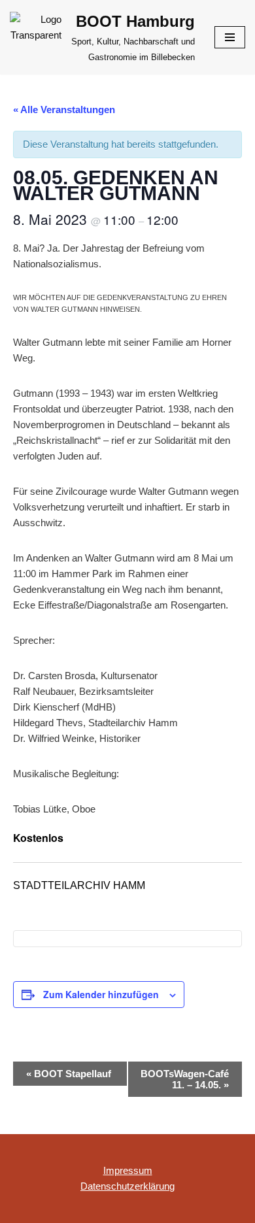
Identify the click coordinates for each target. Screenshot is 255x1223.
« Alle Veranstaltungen (64, 109)
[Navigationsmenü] (229, 37)
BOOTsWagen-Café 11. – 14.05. (185, 1079)
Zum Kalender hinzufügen (101, 994)
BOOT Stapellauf (68, 1073)
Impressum (127, 1170)
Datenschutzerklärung (127, 1186)
